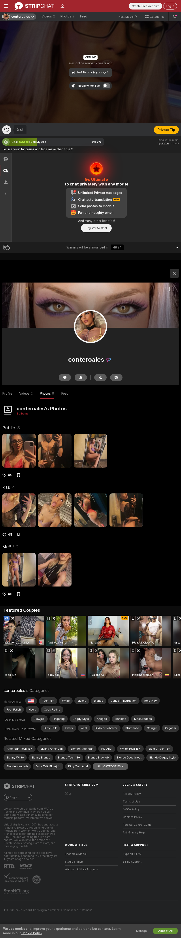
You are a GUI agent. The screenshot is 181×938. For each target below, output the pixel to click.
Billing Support (132, 861)
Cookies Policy (132, 817)
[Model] (174, 273)
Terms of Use (131, 801)
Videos (48, 16)
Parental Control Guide (137, 824)
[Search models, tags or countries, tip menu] (175, 16)
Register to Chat (96, 228)
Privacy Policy (132, 793)
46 (10, 594)
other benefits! (104, 221)
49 (10, 475)
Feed (83, 16)
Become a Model (76, 854)
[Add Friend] (100, 377)
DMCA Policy (131, 809)
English (14, 797)
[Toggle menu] (6, 6)
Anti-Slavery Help (134, 832)
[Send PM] (116, 377)
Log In (170, 6)
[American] (31, 700)
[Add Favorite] (6, 129)
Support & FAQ (132, 854)
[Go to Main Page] (34, 6)
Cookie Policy (31, 933)
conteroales (14, 690)
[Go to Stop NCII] (17, 891)
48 (10, 535)
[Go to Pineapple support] (37, 879)
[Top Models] (62, 6)
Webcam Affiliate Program (81, 869)
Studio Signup (74, 861)
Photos (67, 16)
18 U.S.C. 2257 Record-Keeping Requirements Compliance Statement (48, 910)
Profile (7, 393)
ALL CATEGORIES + (110, 766)
